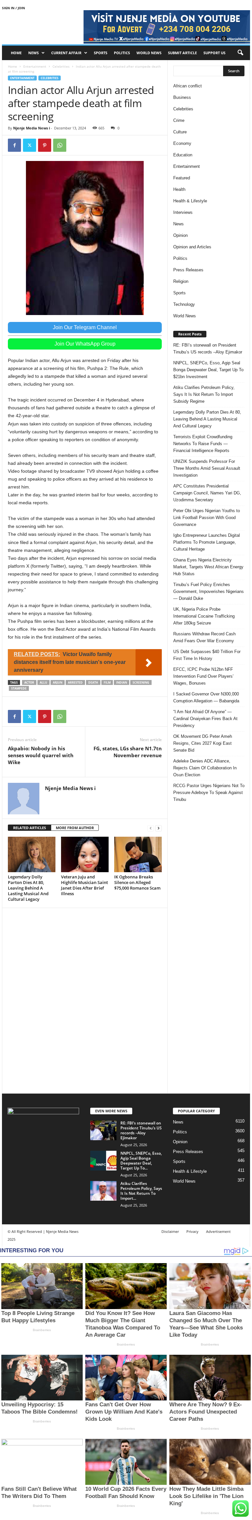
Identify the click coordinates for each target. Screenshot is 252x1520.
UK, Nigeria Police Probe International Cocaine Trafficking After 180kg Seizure (204, 616)
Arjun (57, 682)
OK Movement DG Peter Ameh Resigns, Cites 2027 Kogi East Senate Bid (202, 743)
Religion (180, 281)
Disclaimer (170, 1231)
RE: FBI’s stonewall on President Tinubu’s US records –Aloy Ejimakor (207, 348)
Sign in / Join (13, 8)
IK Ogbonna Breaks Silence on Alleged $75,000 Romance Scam (137, 882)
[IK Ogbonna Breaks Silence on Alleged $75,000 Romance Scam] (138, 854)
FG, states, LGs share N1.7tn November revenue (128, 752)
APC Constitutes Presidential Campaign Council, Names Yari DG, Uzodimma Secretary (207, 493)
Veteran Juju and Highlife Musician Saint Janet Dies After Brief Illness (84, 885)
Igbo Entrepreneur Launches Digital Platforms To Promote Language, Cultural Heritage (206, 542)
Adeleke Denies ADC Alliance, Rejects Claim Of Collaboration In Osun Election (205, 768)
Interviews (183, 212)
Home (16, 52)
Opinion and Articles (192, 246)
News (33, 52)
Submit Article (182, 52)
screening (141, 682)
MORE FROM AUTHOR (75, 827)
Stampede (19, 688)
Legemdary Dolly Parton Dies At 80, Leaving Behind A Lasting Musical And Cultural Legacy (28, 888)
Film (107, 682)
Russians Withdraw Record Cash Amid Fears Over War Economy (204, 637)
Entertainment (34, 66)
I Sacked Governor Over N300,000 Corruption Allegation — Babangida (206, 697)
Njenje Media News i (31, 127)
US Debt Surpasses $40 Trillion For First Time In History (207, 655)
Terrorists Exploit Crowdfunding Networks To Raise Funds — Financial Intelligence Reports (202, 443)
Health (179, 189)
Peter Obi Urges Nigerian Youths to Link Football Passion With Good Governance (206, 517)
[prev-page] (150, 828)
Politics (122, 52)
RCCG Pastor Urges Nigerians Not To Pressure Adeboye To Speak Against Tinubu (208, 792)
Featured (181, 177)
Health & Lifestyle (190, 200)
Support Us (214, 52)
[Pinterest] (44, 145)
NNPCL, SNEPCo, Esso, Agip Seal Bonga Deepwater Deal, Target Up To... (141, 1160)
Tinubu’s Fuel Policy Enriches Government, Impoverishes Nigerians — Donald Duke (208, 591)
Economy (182, 143)
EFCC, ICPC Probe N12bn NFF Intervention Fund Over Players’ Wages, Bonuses (203, 676)
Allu (43, 682)
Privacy (192, 1231)
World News (148, 52)
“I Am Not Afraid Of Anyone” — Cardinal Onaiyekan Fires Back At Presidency (205, 718)
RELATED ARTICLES (29, 827)
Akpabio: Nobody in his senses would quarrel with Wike (41, 755)
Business (182, 97)
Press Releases (188, 269)
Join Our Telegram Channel (85, 327)
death (93, 682)
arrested (75, 682)
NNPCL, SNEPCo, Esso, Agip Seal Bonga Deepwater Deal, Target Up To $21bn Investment (208, 369)
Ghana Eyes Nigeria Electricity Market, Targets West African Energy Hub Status (208, 566)
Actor (29, 682)
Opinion (180, 235)
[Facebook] (14, 145)
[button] (240, 53)
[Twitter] (29, 145)
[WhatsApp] (59, 145)
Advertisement (218, 1231)
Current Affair (66, 52)
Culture (180, 131)
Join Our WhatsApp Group (85, 344)
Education (182, 154)
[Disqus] (85, 1000)
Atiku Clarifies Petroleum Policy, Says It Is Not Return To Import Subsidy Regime (204, 394)
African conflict (187, 85)
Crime (178, 120)
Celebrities (61, 66)
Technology (184, 304)
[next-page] (158, 828)
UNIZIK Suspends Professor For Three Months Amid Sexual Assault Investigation (206, 468)
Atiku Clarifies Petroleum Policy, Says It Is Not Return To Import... (141, 1191)
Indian (121, 682)
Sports (100, 52)
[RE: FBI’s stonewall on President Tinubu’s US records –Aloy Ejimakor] (103, 1130)
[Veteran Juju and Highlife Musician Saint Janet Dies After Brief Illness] (85, 854)
